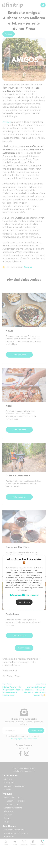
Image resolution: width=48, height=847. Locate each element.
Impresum (34, 595)
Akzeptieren (24, 602)
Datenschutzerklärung (19, 595)
